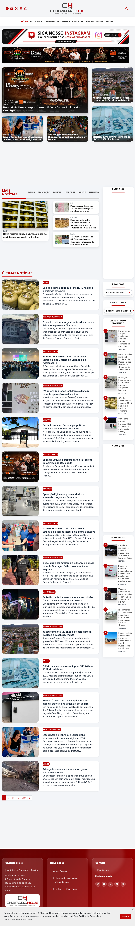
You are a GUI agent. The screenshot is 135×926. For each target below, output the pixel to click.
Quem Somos (60, 871)
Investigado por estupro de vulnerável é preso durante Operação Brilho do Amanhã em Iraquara (68, 566)
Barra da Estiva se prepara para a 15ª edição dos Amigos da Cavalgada (67, 461)
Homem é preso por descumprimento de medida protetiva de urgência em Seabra (66, 702)
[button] (8, 90)
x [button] (133, 909)
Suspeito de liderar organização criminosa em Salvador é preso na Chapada (68, 324)
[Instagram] (97, 884)
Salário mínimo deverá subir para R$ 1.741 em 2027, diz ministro (68, 668)
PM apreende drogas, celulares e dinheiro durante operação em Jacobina (66, 393)
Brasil (100, 21)
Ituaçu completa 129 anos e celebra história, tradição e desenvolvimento (67, 633)
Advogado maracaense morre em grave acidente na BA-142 (65, 771)
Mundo (110, 21)
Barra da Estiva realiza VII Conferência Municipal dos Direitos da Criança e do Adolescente (64, 359)
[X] (110, 884)
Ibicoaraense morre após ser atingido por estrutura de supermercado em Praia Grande (125, 617)
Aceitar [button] (125, 916)
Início (24, 21)
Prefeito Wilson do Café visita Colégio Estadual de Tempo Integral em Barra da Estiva (69, 530)
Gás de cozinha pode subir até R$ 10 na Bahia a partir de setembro (68, 289)
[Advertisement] (68, 164)
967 (24, 798)
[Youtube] (104, 884)
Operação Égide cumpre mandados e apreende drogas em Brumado (63, 496)
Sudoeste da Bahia (83, 21)
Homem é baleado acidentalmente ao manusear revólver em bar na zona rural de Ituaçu (125, 573)
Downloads (71, 889)
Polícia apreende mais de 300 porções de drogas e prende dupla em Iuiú (81, 208)
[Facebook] (116, 884)
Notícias (35, 21)
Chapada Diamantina (57, 21)
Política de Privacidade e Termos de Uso (65, 880)
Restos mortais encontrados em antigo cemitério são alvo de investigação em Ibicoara (125, 640)
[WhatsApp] (123, 884)
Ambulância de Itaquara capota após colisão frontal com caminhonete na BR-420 (68, 599)
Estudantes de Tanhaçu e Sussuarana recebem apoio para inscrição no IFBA (64, 736)
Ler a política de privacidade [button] (18, 919)
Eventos (57, 889)
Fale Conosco (104, 870)
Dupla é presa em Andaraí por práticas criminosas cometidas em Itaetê (64, 427)
